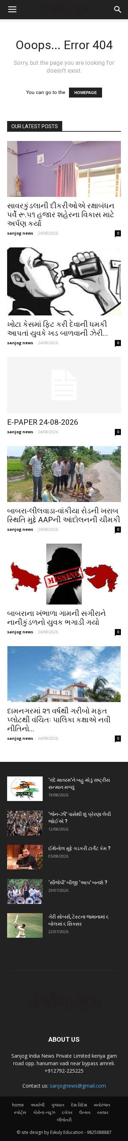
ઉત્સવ (84, 1112)
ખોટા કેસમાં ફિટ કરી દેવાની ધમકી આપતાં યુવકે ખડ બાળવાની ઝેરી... (57, 328)
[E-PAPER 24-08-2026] (64, 385)
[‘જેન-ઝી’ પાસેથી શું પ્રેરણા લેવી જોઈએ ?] (25, 823)
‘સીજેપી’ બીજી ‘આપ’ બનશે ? (77, 882)
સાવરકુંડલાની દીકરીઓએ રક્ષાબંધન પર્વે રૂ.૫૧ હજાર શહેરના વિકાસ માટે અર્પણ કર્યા (60, 214)
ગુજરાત (57, 1105)
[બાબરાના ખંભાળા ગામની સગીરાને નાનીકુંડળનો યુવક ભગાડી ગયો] (64, 574)
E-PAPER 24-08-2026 (42, 422)
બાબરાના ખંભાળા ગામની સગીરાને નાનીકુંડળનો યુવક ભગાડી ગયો (56, 618)
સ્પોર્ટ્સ (20, 1112)
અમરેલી (37, 1105)
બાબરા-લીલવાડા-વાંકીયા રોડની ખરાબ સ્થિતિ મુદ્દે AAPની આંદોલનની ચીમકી (63, 515)
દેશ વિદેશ (79, 1105)
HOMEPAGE (85, 92)
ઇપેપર (67, 1112)
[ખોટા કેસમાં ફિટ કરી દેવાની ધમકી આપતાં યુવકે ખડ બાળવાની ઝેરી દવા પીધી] (64, 281)
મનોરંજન (102, 1105)
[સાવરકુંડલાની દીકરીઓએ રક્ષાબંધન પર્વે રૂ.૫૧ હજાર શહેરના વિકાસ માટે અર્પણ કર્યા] (64, 169)
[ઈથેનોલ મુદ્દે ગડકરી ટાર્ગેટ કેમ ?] (25, 857)
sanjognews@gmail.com (78, 1085)
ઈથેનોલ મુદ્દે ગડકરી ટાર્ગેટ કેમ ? (79, 848)
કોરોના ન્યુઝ (44, 1112)
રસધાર (102, 1112)
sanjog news (20, 233)
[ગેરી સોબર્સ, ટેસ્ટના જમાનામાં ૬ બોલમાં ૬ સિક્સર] (25, 925)
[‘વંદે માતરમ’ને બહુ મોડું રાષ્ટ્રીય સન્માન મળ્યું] (25, 788)
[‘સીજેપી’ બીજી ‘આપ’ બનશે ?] (25, 891)
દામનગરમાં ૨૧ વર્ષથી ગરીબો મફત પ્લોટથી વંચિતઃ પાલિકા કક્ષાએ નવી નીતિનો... (59, 720)
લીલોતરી (64, 1120)
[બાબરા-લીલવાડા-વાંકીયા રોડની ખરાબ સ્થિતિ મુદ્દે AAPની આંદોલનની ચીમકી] (64, 474)
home (18, 1105)
